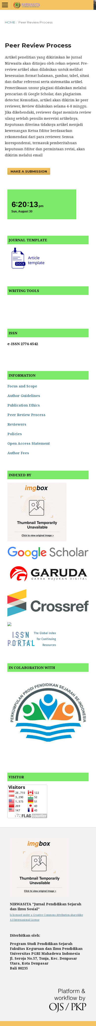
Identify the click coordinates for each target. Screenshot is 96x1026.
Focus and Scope (22, 386)
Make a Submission (29, 171)
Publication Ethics (23, 405)
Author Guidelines (23, 395)
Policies (14, 433)
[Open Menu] (5, 5)
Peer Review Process (26, 414)
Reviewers (16, 424)
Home (10, 22)
